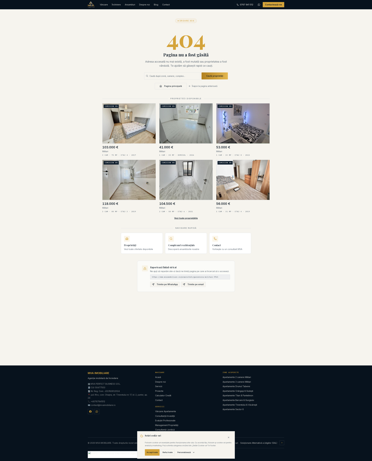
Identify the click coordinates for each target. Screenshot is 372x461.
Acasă (158, 377)
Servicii (158, 386)
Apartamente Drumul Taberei (236, 386)
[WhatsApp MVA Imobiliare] (96, 411)
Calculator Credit (163, 395)
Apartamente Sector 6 (233, 409)
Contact (166, 4)
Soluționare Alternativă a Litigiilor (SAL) (258, 443)
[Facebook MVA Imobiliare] (90, 411)
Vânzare (104, 4)
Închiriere (116, 4)
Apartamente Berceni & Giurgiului (238, 400)
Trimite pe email (195, 284)
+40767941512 (98, 401)
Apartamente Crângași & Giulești (238, 391)
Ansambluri (130, 4)
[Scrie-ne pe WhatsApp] (259, 4)
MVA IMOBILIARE (98, 373)
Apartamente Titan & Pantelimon (238, 395)
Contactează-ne (273, 4)
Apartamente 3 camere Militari (237, 382)
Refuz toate (168, 452)
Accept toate (152, 452)
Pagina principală (173, 86)
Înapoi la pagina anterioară (204, 86)
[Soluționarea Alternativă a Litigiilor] (113, 454)
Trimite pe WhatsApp (167, 284)
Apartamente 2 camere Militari (237, 377)
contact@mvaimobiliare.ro (103, 405)
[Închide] (228, 437)
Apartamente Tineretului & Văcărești (240, 405)
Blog (156, 4)
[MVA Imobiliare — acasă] (91, 4)
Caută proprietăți (214, 76)
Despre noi (144, 4)
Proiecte (159, 391)
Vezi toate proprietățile (186, 218)
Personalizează (184, 452)
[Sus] (282, 442)
